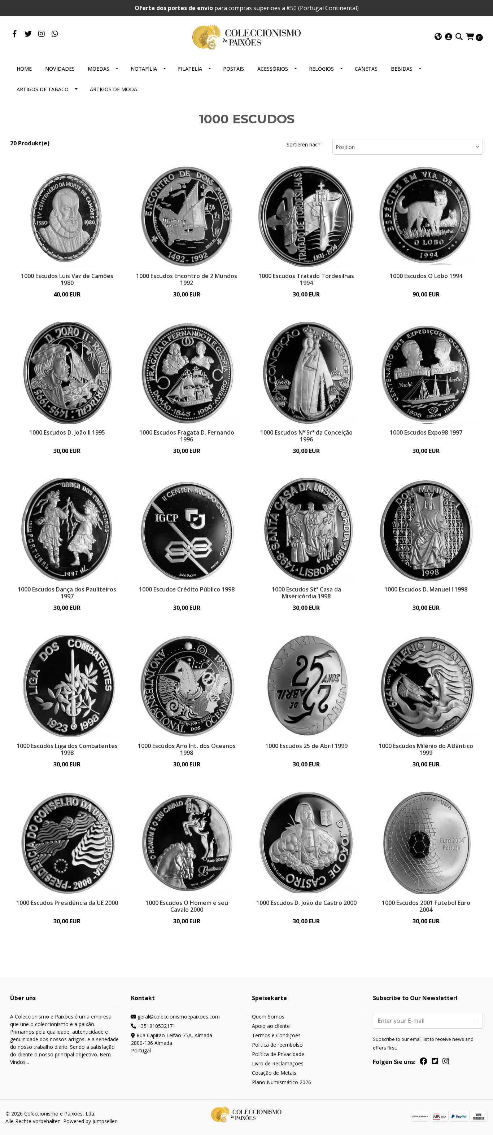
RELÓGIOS (321, 68)
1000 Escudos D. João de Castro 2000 (306, 903)
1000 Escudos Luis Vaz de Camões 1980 (67, 279)
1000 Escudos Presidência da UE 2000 (67, 903)
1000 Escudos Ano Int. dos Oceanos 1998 (187, 749)
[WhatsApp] (54, 34)
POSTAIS (233, 68)
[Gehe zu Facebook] (14, 34)
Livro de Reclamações (278, 1063)
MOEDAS (98, 68)
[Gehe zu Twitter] (27, 34)
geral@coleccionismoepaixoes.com (178, 1016)
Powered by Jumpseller (90, 1121)
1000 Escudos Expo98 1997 (426, 432)
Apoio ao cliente (271, 1025)
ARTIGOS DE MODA (113, 89)
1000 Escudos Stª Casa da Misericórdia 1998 (306, 592)
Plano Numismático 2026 (281, 1082)
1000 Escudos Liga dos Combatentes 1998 (67, 749)
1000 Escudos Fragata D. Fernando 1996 (186, 435)
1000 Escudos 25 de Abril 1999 (306, 746)
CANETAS (366, 68)
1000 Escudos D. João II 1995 (67, 432)
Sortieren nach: (304, 144)
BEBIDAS (402, 68)
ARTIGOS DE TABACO (43, 89)
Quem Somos (268, 1016)
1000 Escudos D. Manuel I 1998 (425, 589)
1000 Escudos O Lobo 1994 (426, 276)
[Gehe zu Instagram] (41, 34)
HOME (24, 68)
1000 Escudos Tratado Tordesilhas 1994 (306, 279)
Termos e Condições (276, 1035)
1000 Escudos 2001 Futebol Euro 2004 (426, 906)
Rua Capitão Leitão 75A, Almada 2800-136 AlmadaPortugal (171, 1043)
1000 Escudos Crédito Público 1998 (187, 589)
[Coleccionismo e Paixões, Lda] (246, 36)
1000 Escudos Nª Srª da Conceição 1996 (306, 435)
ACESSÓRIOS (272, 68)
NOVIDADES (60, 68)
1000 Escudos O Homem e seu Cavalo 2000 (186, 906)
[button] (438, 37)
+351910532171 (155, 1025)
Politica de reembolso (277, 1044)
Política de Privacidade (278, 1054)
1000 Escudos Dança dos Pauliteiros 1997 (67, 592)
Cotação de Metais (274, 1072)
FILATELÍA (190, 68)
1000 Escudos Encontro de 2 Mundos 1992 (186, 279)
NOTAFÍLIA (144, 68)
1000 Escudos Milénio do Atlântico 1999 (426, 749)
